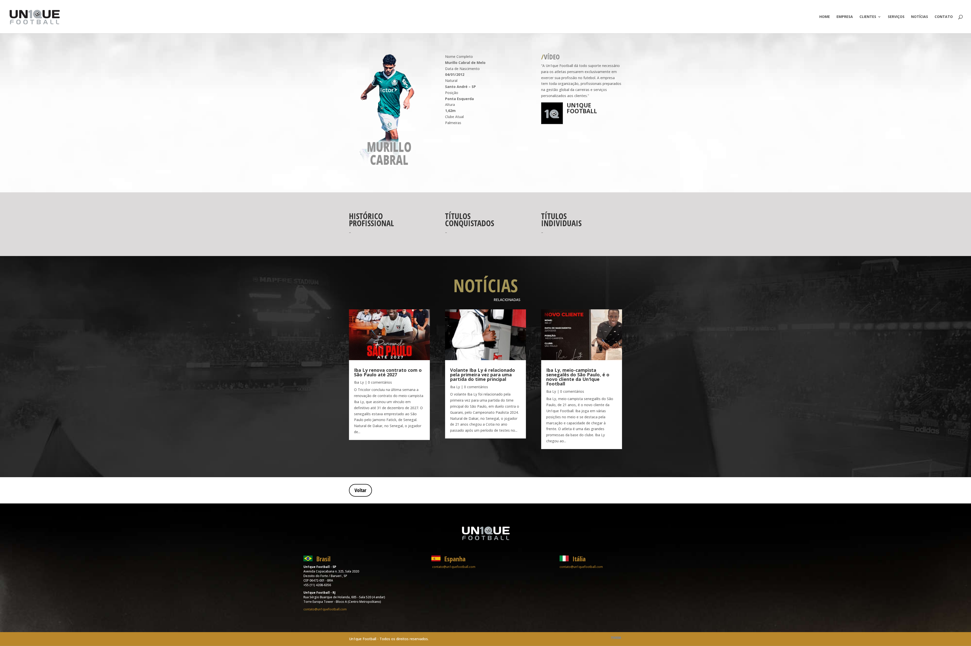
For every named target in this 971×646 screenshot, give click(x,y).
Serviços (896, 17)
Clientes (867, 17)
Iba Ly (359, 382)
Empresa (844, 17)
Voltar (360, 490)
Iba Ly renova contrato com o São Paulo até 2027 (388, 372)
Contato (944, 17)
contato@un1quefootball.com (325, 609)
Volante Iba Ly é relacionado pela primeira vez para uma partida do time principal (482, 374)
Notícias (919, 17)
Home (824, 17)
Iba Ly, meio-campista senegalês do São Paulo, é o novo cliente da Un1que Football (577, 377)
